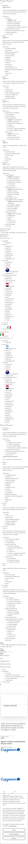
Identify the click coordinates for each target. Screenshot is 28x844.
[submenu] (9, 428)
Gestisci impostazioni (14, 834)
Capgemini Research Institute (10, 456)
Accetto (14, 830)
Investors (5, 763)
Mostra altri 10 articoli (6, 747)
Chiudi (2, 650)
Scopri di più (6, 16)
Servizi (6, 78)
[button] (7, 329)
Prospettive (8, 7)
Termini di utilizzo (7, 765)
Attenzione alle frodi (8, 775)
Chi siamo (7, 164)
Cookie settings (7, 772)
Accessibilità (6, 767)
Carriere (7, 101)
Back (10, 20)
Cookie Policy (13, 826)
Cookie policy (6, 774)
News (6, 142)
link (4, 7)
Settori (7, 37)
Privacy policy (6, 768)
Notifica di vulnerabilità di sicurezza (11, 770)
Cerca (2, 643)
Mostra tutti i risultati (5, 666)
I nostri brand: (4, 789)
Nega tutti (14, 838)
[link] (6, 1)
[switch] (0, 232)
